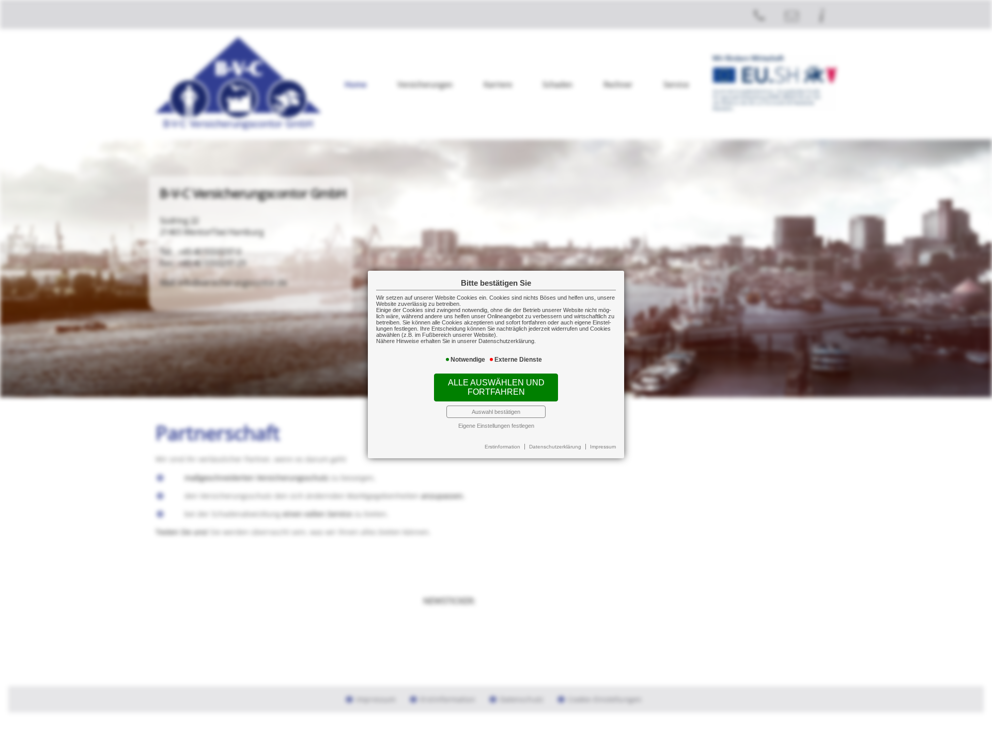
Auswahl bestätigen (496, 412)
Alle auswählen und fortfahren (496, 387)
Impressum (603, 446)
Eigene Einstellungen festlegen (496, 426)
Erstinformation (502, 446)
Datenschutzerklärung (555, 446)
